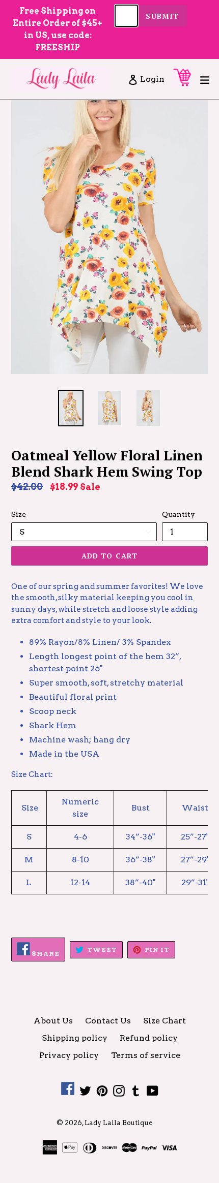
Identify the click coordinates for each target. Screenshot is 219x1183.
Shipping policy (74, 1038)
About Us (53, 1020)
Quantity (178, 514)
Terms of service (145, 1055)
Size (18, 514)
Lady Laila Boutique (118, 1123)
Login (153, 79)
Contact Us (108, 1020)
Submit (162, 16)
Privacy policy (69, 1055)
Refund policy (149, 1038)
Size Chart (164, 1020)
